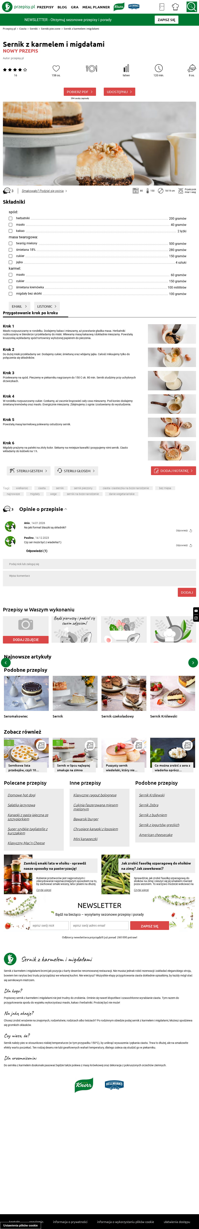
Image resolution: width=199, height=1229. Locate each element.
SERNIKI (60, 488)
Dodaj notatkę (175, 470)
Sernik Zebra (148, 805)
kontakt (14, 1221)
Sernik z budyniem (153, 815)
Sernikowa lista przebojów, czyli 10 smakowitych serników (24, 767)
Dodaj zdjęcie (26, 640)
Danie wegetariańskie (121, 494)
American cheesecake (155, 835)
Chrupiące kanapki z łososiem (95, 829)
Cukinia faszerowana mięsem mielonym (95, 807)
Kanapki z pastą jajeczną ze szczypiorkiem (28, 817)
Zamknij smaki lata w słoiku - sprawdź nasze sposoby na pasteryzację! (55, 866)
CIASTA (42, 488)
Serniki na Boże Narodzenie (83, 494)
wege (53, 494)
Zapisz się (149, 926)
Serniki (34, 28)
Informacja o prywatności (70, 1221)
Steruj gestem (30, 471)
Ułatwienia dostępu (177, 1221)
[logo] (18, 7)
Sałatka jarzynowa (21, 805)
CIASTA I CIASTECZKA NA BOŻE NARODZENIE (126, 488)
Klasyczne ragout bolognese (94, 795)
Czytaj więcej (43, 890)
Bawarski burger (85, 819)
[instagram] (196, 618)
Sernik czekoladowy (117, 716)
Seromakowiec (16, 716)
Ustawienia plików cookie (20, 1225)
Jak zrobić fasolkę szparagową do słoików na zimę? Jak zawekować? (156, 866)
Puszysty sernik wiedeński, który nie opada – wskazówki (120, 767)
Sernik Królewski (163, 716)
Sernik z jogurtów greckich (159, 825)
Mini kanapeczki (85, 839)
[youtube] (196, 610)
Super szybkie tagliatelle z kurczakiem (27, 831)
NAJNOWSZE (13, 494)
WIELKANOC (22, 488)
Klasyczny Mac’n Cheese (26, 843)
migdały (35, 494)
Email (17, 306)
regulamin (36, 1221)
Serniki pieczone (50, 28)
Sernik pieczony (83, 488)
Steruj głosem (77, 471)
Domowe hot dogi (21, 795)
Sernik (58, 716)
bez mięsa (165, 488)
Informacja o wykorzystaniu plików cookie (125, 1221)
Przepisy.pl (9, 28)
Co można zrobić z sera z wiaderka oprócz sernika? (172, 767)
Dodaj (187, 592)
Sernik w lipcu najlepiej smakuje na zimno (73, 767)
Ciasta (22, 28)
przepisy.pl (17, 58)
